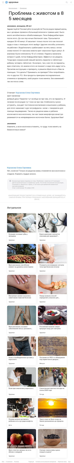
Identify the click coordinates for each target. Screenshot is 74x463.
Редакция (31, 461)
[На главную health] (13, 2)
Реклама (16, 461)
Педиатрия (23, 8)
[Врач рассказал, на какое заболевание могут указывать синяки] (21, 320)
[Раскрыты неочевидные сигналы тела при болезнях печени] (52, 258)
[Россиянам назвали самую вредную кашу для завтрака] (52, 320)
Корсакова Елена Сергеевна (28, 93)
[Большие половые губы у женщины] (21, 227)
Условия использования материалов (46, 461)
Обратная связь (62, 461)
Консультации (13, 8)
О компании (9, 461)
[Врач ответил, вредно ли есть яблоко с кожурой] (21, 443)
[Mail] (6, 2)
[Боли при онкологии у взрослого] (21, 381)
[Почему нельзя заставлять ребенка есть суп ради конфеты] (21, 412)
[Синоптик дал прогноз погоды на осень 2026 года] (52, 381)
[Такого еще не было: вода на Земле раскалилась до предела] (52, 412)
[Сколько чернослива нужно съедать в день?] (52, 443)
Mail (3, 461)
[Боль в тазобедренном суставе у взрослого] (21, 351)
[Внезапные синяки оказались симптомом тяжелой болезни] (21, 289)
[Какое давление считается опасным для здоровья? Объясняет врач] (52, 227)
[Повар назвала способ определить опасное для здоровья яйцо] (52, 289)
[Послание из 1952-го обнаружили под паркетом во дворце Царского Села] (52, 351)
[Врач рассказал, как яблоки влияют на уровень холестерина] (21, 258)
